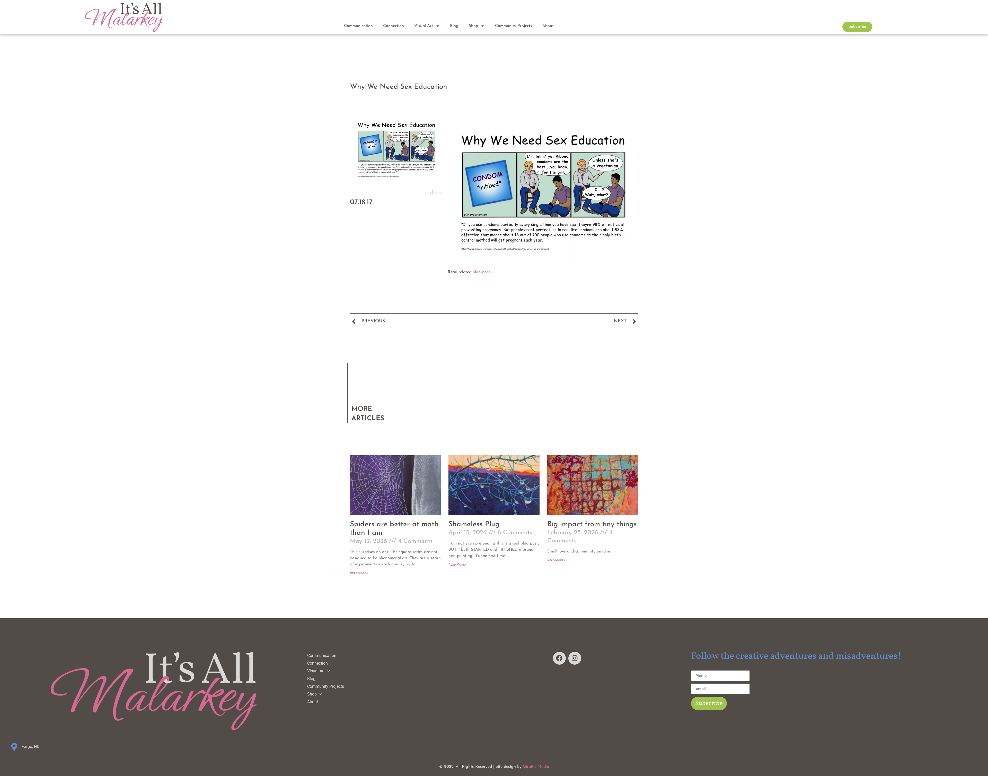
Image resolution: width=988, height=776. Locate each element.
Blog (454, 26)
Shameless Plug (474, 524)
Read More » (359, 573)
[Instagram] (574, 658)
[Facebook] (559, 658)
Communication (358, 26)
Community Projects (513, 26)
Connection (393, 26)
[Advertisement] (396, 272)
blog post (481, 272)
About (548, 26)
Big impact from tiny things (592, 524)
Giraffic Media (536, 767)
